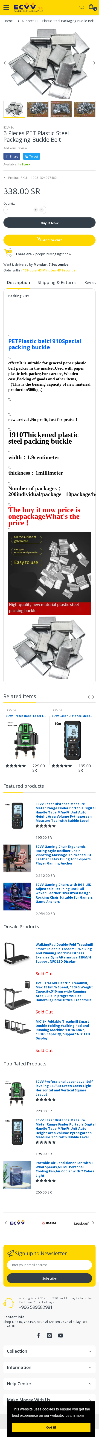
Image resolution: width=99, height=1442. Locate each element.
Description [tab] (18, 282)
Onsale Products (21, 926)
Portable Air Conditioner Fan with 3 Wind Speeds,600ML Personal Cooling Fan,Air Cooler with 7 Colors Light (65, 1169)
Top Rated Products (25, 1064)
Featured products (23, 786)
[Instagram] (49, 1337)
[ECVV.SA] (28, 7)
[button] (16, 766)
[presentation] (88, 697)
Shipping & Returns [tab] (57, 282)
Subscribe (49, 1278)
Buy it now (49, 223)
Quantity (9, 203)
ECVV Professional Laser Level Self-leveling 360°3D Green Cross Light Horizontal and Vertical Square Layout (26, 716)
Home (8, 21)
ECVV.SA (8, 127)
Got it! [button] (51, 1427)
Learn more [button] (74, 1415)
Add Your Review (15, 148)
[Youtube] (60, 1337)
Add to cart (52, 240)
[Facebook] (38, 1337)
